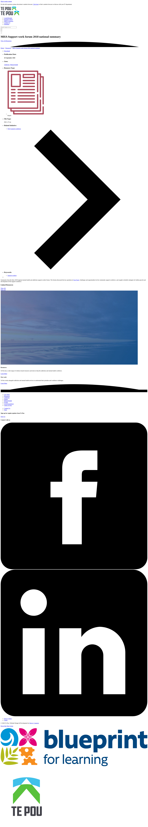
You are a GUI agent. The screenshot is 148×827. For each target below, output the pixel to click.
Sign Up (3, 416)
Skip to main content (6, 1)
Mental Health (14, 64)
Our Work (7, 394)
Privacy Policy (8, 718)
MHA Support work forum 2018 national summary (26, 48)
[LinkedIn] (74, 715)
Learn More (4, 373)
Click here (36, 4)
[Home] (74, 11)
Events (6, 402)
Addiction (7, 64)
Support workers (12, 275)
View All (3, 288)
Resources (8, 48)
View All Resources (6, 41)
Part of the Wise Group (7, 726)
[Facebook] (74, 568)
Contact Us (7, 408)
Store (5, 410)
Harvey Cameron (34, 723)
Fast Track (76, 280)
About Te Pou (8, 405)
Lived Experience (9, 404)
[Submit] (1, 29)
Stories (6, 399)
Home (2, 48)
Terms (5, 720)
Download (7, 51)
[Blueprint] (74, 765)
